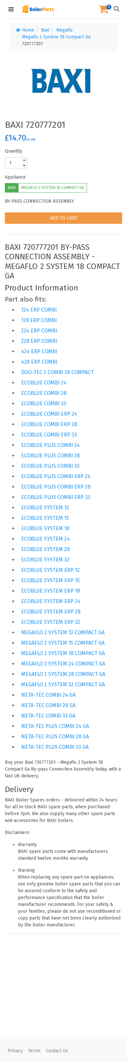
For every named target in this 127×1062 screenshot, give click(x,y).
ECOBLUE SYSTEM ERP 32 (50, 622)
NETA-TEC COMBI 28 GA (48, 705)
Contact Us (57, 1051)
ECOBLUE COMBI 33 (43, 403)
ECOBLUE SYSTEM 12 (45, 507)
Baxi (45, 30)
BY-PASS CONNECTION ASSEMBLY (39, 201)
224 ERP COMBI (39, 331)
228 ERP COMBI (39, 341)
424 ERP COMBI (39, 351)
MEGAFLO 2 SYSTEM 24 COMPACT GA (63, 664)
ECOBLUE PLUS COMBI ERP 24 (56, 476)
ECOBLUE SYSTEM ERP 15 (50, 580)
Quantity (13, 151)
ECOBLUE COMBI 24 (43, 383)
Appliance (15, 177)
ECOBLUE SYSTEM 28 (45, 549)
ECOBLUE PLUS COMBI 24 (50, 445)
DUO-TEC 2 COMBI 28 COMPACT (57, 372)
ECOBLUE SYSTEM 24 (45, 539)
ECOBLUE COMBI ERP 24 (49, 414)
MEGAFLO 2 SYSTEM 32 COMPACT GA (63, 684)
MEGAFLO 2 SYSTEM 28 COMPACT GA (63, 674)
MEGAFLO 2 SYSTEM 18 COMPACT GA (52, 187)
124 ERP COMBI (39, 310)
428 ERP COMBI (39, 362)
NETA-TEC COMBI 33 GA (48, 716)
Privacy (15, 1051)
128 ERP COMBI (39, 320)
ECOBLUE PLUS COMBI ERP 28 (56, 487)
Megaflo (64, 30)
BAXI (12, 187)
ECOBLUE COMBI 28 (43, 393)
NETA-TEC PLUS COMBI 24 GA (55, 726)
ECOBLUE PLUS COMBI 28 (50, 455)
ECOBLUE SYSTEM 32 (45, 560)
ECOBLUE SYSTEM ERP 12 (50, 570)
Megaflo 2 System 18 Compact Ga (56, 37)
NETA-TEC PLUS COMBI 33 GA (55, 747)
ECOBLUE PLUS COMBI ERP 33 (55, 497)
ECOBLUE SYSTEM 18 (45, 528)
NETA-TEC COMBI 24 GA (48, 695)
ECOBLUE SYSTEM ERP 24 (50, 601)
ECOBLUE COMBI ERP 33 (49, 435)
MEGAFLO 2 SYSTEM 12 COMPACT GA (63, 632)
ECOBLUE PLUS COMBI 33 (50, 466)
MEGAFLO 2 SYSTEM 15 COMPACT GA (63, 643)
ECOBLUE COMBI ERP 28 (49, 424)
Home (27, 30)
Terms (34, 1051)
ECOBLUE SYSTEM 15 (45, 518)
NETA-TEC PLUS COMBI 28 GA (55, 736)
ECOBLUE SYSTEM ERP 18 (50, 591)
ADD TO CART (63, 218)
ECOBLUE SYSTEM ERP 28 (50, 612)
